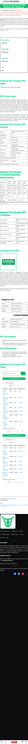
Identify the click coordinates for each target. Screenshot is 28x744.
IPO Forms (22, 534)
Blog (7, 537)
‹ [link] (6, 431)
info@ (7, 560)
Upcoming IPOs (4, 30)
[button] (8, 389)
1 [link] (8, 431)
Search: (10, 385)
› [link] (24, 431)
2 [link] (10, 431)
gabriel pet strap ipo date (5, 505)
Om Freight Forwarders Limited (5, 399)
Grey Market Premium (5, 531)
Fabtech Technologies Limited (5, 404)
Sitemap (2, 570)
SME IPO (14, 498)
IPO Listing (2, 537)
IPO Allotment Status (4, 534)
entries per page (10, 382)
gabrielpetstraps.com (15, 326)
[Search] (23, 373)
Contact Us (14, 563)
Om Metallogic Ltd (5, 458)
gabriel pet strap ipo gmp (17, 505)
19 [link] (22, 431)
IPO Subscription (14, 534)
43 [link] (22, 482)
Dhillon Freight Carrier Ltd (5, 453)
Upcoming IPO (14, 531)
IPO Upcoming (13, 568)
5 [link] (17, 431)
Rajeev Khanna (18, 10)
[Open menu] (24, 1)
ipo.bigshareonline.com (17, 311)
